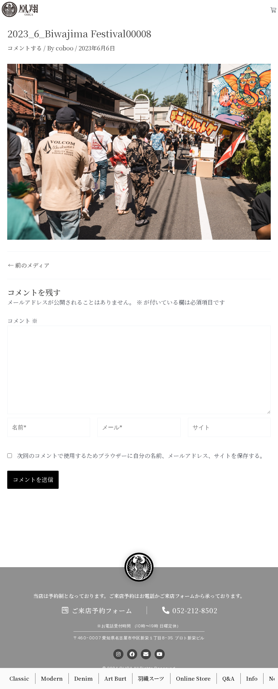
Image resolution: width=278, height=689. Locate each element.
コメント (22, 321)
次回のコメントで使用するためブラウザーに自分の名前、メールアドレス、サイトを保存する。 (141, 455)
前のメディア (29, 265)
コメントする (24, 48)
